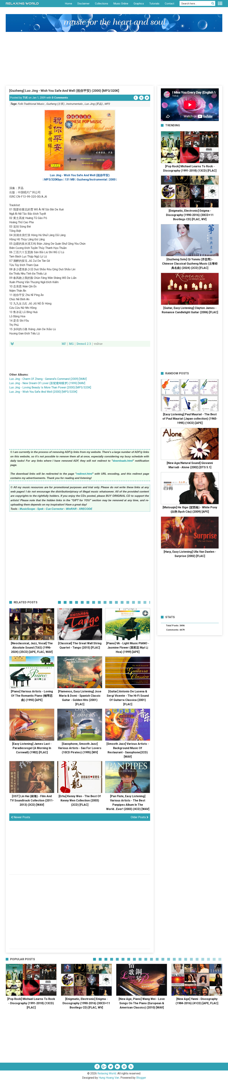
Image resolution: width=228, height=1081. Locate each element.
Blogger (141, 1077)
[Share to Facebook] (136, 98)
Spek (40, 508)
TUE (25, 97)
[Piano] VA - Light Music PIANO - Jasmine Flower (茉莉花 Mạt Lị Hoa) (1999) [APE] (127, 648)
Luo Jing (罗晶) (93, 103)
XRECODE (85, 508)
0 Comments (60, 97)
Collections (101, 3)
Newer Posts (21, 817)
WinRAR (71, 508)
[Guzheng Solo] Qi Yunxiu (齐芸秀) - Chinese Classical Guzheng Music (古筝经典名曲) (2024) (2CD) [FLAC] (190, 264)
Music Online (120, 3)
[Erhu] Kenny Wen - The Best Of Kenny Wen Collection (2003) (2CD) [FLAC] (80, 800)
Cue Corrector (55, 508)
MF (64, 344)
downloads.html (123, 460)
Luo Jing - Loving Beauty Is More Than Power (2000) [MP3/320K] (50, 387)
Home (68, 3)
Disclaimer (83, 3)
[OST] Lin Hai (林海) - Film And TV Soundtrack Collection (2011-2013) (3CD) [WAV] (32, 800)
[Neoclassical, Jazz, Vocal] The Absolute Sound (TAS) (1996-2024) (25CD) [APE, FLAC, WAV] (32, 648)
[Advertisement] (114, 59)
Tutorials (154, 3)
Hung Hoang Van (109, 1077)
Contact (169, 3)
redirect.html (84, 473)
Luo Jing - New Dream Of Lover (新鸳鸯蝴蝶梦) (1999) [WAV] (47, 383)
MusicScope (27, 508)
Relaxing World (106, 1073)
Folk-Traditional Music (31, 103)
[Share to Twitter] (147, 98)
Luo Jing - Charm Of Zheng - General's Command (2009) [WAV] (48, 379)
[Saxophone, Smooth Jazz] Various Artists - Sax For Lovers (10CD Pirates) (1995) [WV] (79, 748)
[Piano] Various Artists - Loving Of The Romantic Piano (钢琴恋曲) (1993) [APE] (32, 696)
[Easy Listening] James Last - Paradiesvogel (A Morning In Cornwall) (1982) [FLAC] (31, 748)
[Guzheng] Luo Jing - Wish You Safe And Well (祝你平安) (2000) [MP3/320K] (64, 90)
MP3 (107, 103)
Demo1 (81, 344)
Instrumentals (74, 103)
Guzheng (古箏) (55, 103)
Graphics (139, 3)
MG (71, 344)
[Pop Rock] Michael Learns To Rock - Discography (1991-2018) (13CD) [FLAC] (31, 1003)
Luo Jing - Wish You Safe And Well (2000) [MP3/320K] (43, 391)
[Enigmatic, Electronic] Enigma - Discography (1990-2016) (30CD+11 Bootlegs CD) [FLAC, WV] (190, 215)
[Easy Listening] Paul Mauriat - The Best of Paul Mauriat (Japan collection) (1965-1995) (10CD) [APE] (189, 419)
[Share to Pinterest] (141, 98)
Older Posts (139, 817)
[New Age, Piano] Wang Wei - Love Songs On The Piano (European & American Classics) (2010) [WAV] (142, 1003)
